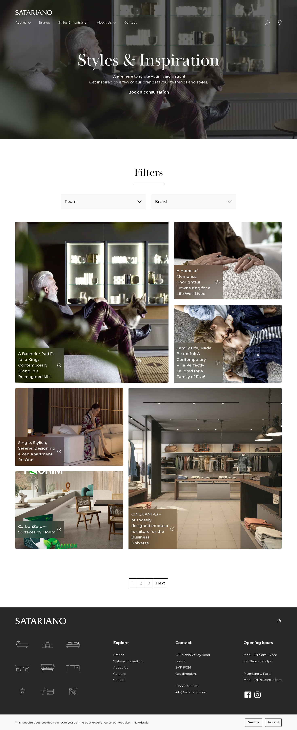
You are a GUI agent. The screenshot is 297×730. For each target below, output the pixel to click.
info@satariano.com (190, 692)
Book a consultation (148, 92)
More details (141, 722)
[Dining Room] (22, 668)
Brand (161, 201)
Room (71, 201)
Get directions (186, 674)
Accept (273, 722)
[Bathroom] (22, 644)
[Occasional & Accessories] (48, 691)
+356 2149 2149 (186, 686)
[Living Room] (48, 667)
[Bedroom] (73, 645)
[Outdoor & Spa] (22, 691)
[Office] (73, 668)
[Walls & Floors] (72, 691)
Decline (253, 722)
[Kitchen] (47, 644)
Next (160, 583)
